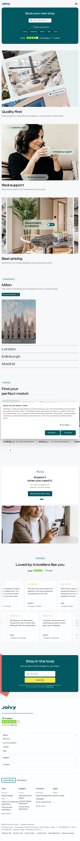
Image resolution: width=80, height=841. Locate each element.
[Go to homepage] (6, 4)
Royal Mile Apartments (44, 796)
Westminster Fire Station (25, 797)
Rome (56, 32)
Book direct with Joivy (40, 494)
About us (6, 739)
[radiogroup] (15, 780)
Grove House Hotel (43, 802)
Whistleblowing (54, 833)
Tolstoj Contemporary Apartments (10, 803)
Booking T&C (18, 833)
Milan (49, 32)
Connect (6, 764)
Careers (6, 747)
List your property (9, 743)
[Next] (10, 450)
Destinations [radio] (22, 780)
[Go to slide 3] (42, 499)
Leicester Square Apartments (25, 802)
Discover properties (9, 294)
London (25, 32)
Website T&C (50, 685)
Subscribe (40, 680)
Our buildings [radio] (8, 780)
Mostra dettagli (65, 425)
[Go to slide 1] (38, 499)
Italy (4, 788)
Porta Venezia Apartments (7, 808)
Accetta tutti (68, 433)
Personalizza (51, 433)
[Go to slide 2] (41, 499)
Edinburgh (33, 32)
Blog (4, 751)
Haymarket (40, 799)
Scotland (40, 788)
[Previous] (4, 450)
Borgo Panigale (7, 796)
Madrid (42, 32)
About (5, 735)
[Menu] (76, 4)
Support (6, 758)
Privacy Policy (50, 687)
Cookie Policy (42, 833)
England (22, 788)
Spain (55, 788)
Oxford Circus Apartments (24, 808)
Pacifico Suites (58, 796)
